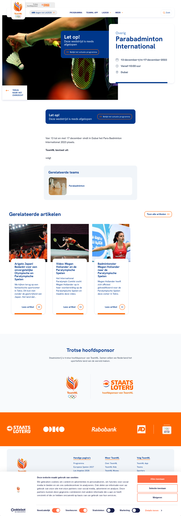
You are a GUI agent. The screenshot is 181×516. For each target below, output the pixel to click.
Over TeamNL (111, 463)
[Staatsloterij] (19, 429)
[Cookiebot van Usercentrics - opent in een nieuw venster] (18, 510)
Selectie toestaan (157, 488)
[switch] (83, 510)
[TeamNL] (72, 386)
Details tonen (151, 510)
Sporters (141, 470)
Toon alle (156, 214)
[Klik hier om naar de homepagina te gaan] (18, 9)
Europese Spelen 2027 (83, 467)
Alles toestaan (157, 479)
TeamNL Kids (111, 467)
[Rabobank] (104, 429)
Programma (76, 12)
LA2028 (105, 12)
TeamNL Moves (112, 470)
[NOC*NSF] (167, 429)
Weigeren (157, 497)
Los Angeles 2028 (81, 470)
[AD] (141, 429)
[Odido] (53, 429)
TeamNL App (92, 12)
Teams (140, 467)
